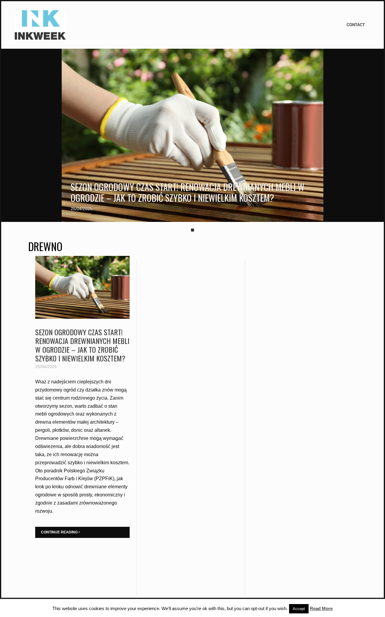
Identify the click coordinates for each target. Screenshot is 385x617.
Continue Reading (60, 532)
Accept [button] (299, 608)
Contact (355, 25)
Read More (321, 608)
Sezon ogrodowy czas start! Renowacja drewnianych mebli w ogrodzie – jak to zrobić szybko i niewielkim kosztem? (187, 192)
